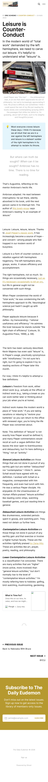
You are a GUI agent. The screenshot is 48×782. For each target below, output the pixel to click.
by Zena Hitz (36, 543)
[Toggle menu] (44, 4)
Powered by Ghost (24, 765)
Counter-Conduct (26, 15)
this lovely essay (21, 208)
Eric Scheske (10, 15)
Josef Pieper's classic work (19, 233)
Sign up (24, 757)
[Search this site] (39, 4)
